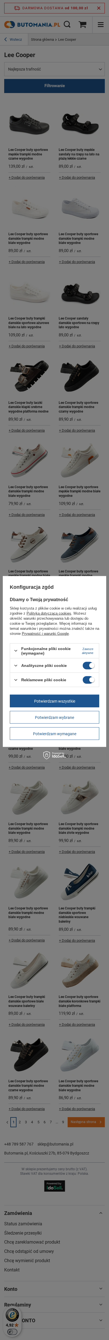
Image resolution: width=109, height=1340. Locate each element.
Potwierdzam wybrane (54, 717)
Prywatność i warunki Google (45, 633)
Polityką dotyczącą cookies (49, 613)
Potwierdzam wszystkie (54, 701)
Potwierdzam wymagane (54, 733)
